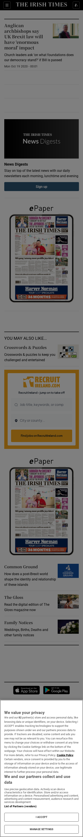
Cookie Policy (65, 755)
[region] (41, 768)
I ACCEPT (41, 817)
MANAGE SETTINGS (41, 829)
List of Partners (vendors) (20, 806)
